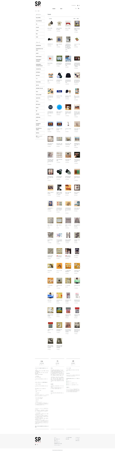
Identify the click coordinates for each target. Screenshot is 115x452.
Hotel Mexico (38, 72)
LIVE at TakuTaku (50, 270)
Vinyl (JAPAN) (38, 17)
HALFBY (37, 53)
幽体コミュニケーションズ (39, 137)
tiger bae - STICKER (67, 28)
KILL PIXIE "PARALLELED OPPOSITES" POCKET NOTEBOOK (68, 330)
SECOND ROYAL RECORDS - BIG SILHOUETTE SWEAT (68, 81)
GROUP (61, 8)
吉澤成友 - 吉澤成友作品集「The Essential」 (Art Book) (59, 193)
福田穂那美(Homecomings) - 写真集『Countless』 (77, 144)
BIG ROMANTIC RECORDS (38, 124)
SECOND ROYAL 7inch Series (39, 49)
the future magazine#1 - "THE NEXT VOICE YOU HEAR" (59, 241)
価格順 (74, 18)
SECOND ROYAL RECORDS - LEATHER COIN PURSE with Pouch (77, 81)
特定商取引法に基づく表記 (58, 443)
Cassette (37, 27)
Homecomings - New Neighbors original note (77, 177)
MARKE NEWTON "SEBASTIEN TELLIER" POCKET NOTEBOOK (77, 330)
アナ (37, 78)
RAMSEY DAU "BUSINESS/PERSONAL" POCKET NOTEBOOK (59, 346)
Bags (37, 33)
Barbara (37, 107)
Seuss (37, 91)
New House (38, 75)
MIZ (36, 110)
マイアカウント (74, 5)
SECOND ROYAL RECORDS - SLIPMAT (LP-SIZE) (50, 113)
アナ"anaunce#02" (50, 285)
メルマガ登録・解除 (69, 437)
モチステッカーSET (59, 270)
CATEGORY (53, 8)
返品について (56, 440)
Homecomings (38, 81)
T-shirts (37, 30)
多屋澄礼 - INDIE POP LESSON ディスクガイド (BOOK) (77, 29)
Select (37, 120)
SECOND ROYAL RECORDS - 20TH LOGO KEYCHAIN (68, 64)
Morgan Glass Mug (50, 63)
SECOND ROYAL (38, 45)
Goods (37, 36)
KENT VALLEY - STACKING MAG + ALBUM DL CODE (68, 113)
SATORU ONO (38, 117)
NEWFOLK (37, 132)
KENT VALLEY (38, 104)
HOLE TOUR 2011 (76, 255)
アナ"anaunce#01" (67, 285)
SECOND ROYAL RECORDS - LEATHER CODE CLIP (50, 97)
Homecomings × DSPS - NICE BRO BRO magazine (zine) (77, 160)
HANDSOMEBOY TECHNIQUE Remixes (39, 65)
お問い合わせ (77, 440)
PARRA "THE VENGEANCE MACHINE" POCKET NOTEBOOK (50, 346)
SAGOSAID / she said (39, 88)
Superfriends (38, 97)
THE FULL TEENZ (38, 94)
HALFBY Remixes (38, 56)
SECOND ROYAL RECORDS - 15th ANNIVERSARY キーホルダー (59, 209)
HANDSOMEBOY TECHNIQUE (38, 60)
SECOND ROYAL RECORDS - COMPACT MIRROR (50, 177)
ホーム (55, 437)
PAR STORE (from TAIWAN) (39, 129)
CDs (36, 24)
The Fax (37, 101)
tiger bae (37, 85)
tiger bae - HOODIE (50, 28)
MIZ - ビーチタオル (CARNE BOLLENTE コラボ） (77, 97)
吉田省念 (37, 114)
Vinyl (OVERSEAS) (39, 20)
